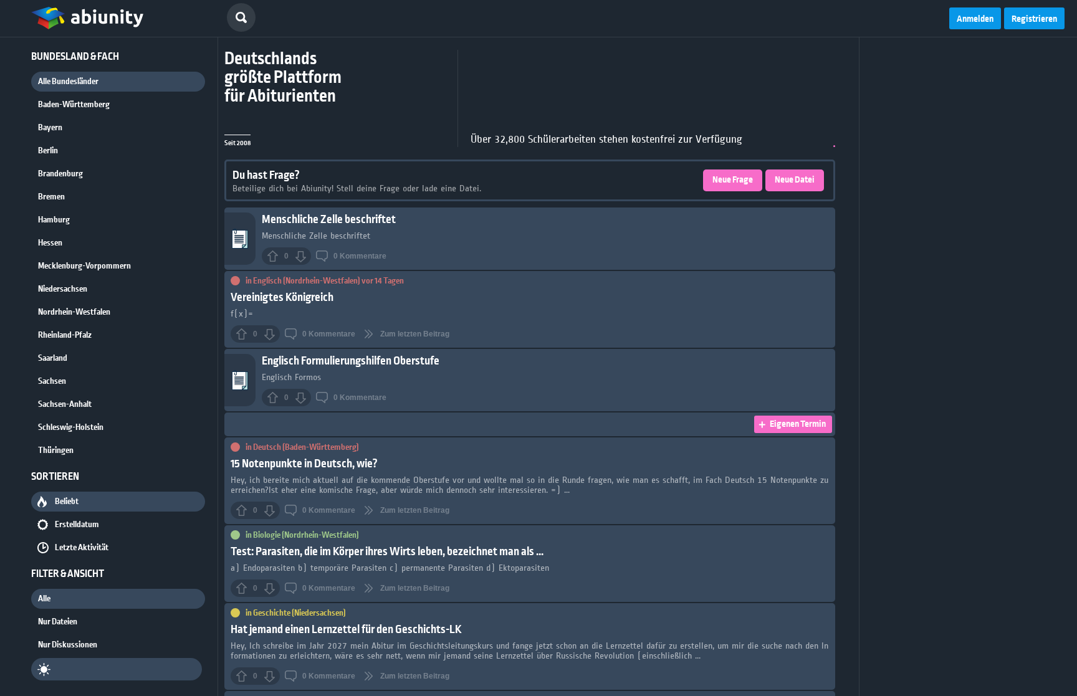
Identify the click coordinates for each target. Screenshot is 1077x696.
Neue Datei (795, 180)
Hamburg (54, 220)
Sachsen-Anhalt (65, 404)
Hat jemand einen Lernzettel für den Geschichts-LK (346, 629)
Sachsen (52, 381)
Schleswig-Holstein (70, 427)
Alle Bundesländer (68, 81)
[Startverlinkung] (87, 18)
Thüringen (56, 450)
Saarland (52, 358)
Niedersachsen (62, 289)
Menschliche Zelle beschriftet (329, 219)
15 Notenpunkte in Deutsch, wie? (304, 464)
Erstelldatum (77, 524)
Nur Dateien (57, 621)
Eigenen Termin (798, 424)
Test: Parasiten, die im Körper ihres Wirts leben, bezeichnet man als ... (387, 552)
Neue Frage (732, 180)
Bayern (50, 127)
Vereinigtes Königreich (282, 297)
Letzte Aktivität (81, 547)
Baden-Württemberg (74, 104)
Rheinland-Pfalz (65, 335)
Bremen (51, 197)
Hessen (50, 243)
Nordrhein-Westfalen (74, 312)
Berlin (48, 150)
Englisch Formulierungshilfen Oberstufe (350, 361)
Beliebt (67, 501)
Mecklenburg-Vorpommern (84, 266)
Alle (44, 598)
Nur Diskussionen (67, 645)
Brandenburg (60, 173)
